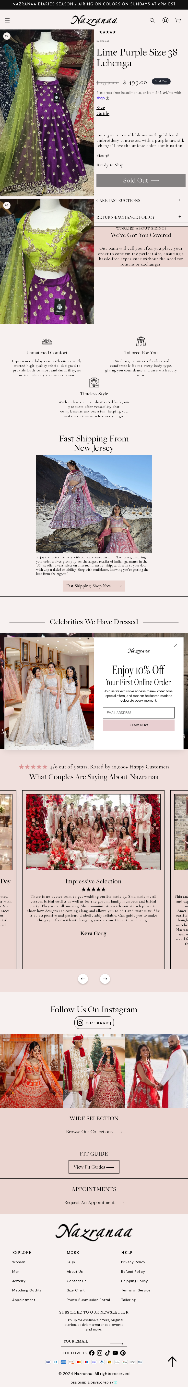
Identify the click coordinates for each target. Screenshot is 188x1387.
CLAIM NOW (139, 725)
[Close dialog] (175, 645)
